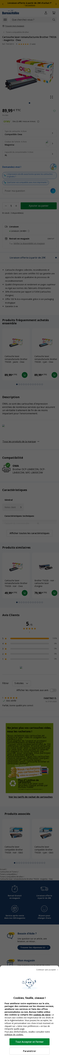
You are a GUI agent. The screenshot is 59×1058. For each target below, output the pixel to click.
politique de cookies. (14, 1034)
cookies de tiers (41, 1014)
